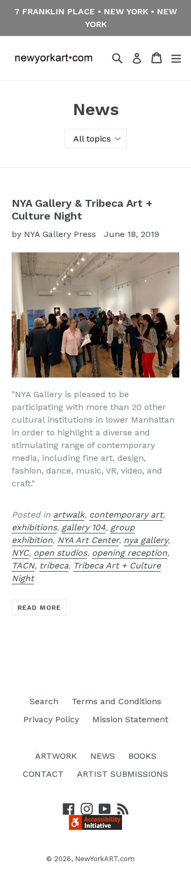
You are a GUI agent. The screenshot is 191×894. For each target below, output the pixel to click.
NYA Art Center (88, 540)
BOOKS (142, 756)
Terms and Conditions (116, 701)
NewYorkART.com (105, 859)
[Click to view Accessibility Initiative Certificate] (95, 827)
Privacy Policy (51, 719)
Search (44, 701)
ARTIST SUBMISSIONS (122, 774)
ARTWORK (56, 756)
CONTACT (43, 774)
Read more (39, 607)
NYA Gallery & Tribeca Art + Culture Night (82, 209)
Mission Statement (130, 719)
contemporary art (126, 515)
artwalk (68, 515)
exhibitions (34, 527)
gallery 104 (84, 527)
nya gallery (146, 540)
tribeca (53, 565)
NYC (20, 553)
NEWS (102, 756)
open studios (60, 553)
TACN (23, 565)
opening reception (129, 553)
